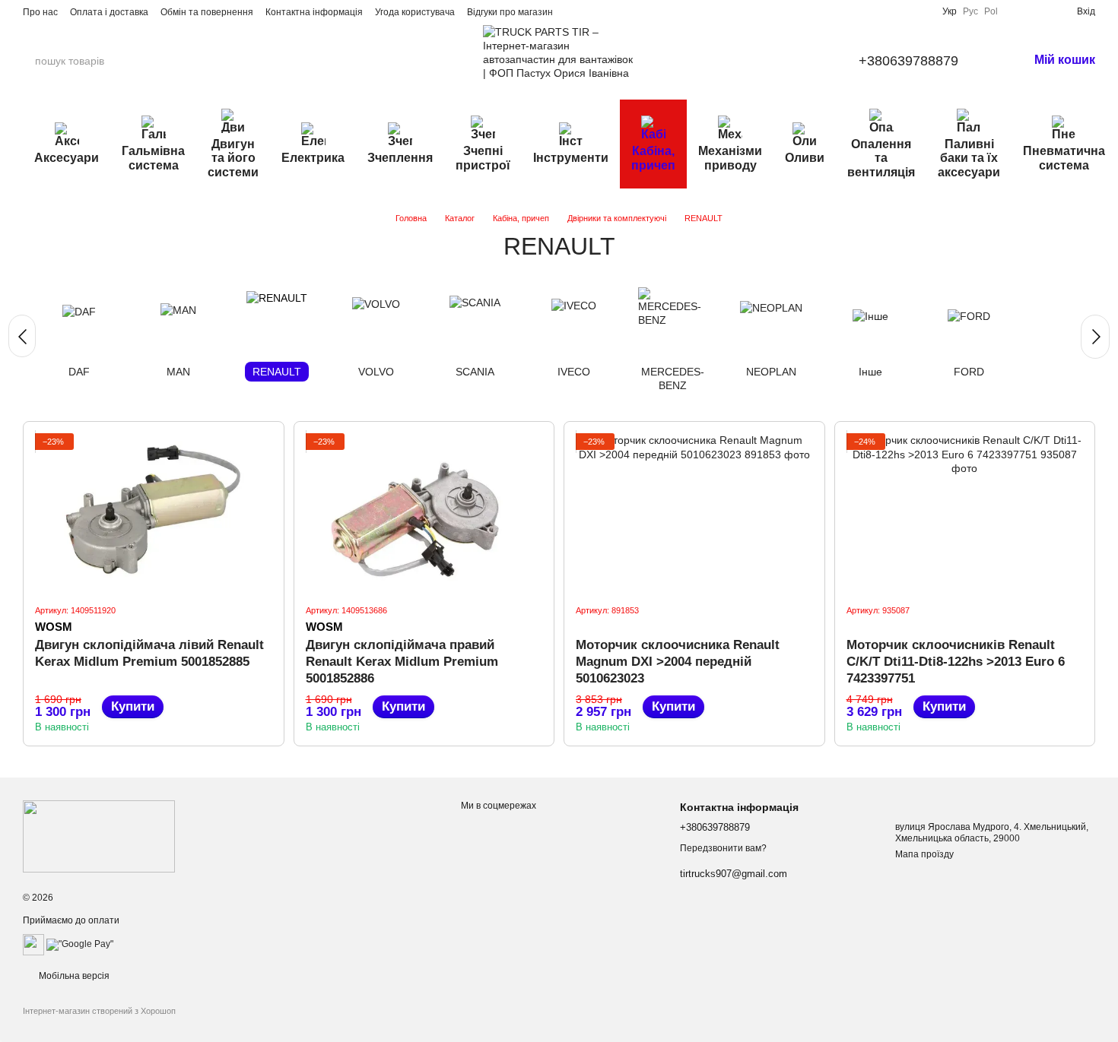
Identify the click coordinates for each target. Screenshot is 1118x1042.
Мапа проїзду (924, 854)
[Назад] (22, 336)
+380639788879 (908, 61)
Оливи (804, 157)
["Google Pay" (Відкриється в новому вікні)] (79, 944)
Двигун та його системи (233, 158)
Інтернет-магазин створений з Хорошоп (99, 1010)
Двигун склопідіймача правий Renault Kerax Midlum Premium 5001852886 (402, 662)
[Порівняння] (1016, 11)
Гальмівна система (153, 157)
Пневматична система (1064, 157)
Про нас (40, 12)
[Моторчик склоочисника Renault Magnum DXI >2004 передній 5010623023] (694, 512)
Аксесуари (66, 157)
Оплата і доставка (109, 12)
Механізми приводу (730, 157)
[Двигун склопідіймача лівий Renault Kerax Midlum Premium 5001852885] (153, 512)
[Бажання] (1040, 11)
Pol (991, 11)
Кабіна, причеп (653, 157)
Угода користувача (415, 12)
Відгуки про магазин (510, 12)
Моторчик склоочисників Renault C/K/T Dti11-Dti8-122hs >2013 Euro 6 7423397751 (955, 662)
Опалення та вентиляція (881, 158)
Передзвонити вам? (723, 848)
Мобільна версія (73, 976)
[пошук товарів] (166, 61)
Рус (970, 11)
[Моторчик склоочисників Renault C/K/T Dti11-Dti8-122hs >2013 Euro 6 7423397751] (965, 512)
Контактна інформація (314, 12)
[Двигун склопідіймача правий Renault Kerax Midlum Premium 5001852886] (424, 512)
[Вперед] (1095, 337)
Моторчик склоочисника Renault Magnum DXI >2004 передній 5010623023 (678, 662)
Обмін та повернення (206, 12)
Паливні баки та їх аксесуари (969, 158)
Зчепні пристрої (483, 157)
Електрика (313, 157)
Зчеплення (400, 157)
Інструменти (570, 157)
